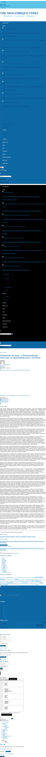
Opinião (3, 154)
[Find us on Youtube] (4, 4)
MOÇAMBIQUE (8, 123)
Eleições (6, 126)
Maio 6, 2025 (2, 365)
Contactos (4, 2)
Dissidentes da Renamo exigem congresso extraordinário (21, 47)
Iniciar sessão (3, 659)
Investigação (4, 151)
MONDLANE (12, 581)
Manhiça (43, 579)
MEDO (5, 581)
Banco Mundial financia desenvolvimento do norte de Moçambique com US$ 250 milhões (19, 625)
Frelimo (17, 579)
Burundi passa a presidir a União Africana (16, 106)
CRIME (19, 577)
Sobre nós (4, 1)
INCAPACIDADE (27, 579)
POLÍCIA (25, 583)
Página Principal (5, 22)
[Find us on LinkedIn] (2, 4)
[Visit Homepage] (19, 19)
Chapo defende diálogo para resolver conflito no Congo (22, 78)
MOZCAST (4, 160)
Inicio (1, 352)
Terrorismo (7, 132)
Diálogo (33, 577)
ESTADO (8, 579)
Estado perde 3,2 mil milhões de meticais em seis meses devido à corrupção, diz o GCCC (19, 624)
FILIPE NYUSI (12, 579)
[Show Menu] (0, 342)
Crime (6, 135)
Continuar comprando (7, 714)
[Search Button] (0, 173)
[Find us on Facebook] (0, 4)
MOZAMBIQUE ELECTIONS (25, 581)
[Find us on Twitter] (1, 4)
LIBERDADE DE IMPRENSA (34, 579)
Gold (5, 684)
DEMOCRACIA (23, 577)
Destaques (4, 560)
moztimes (8, 364)
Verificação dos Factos (6, 157)
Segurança (4, 129)
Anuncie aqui (4, 163)
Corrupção (7, 114)
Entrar (4, 7)
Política (3, 25)
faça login (16, 553)
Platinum (6, 702)
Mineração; (8, 581)
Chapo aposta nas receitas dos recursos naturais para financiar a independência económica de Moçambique (22, 622)
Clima (3, 148)
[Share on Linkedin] (23, 403)
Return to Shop (13, 679)
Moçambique (3, 583)
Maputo (1, 581)
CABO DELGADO (9, 577)
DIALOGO (26, 577)
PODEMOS (10, 583)
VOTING (37, 584)
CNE (13, 577)
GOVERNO (20, 579)
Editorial (4, 562)
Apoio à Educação (8, 690)
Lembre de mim (4, 643)
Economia (4, 139)
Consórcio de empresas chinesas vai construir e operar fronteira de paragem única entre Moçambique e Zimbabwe (23, 627)
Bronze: (5, 708)
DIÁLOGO (30, 577)
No (3, 756)
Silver (5, 696)
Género (3, 145)
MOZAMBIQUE (16, 581)
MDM (3, 581)
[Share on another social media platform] (23, 404)
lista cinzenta (40, 579)
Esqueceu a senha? (3, 647)
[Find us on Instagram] (3, 4)
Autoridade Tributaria (3, 577)
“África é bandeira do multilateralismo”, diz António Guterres (24, 98)
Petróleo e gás (5, 142)
